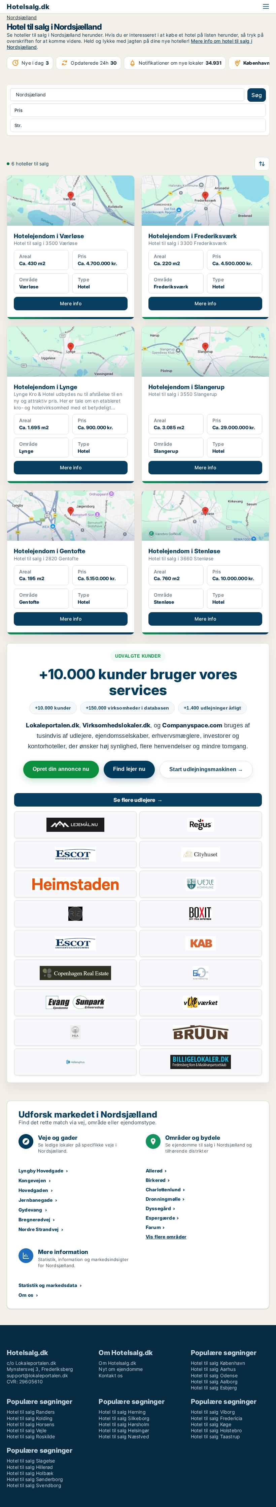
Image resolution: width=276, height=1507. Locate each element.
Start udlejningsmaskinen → (206, 769)
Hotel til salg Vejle (26, 1430)
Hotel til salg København (218, 1363)
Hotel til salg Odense (214, 1375)
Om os (26, 1295)
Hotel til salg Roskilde (31, 1436)
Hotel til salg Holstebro (216, 1430)
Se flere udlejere (138, 799)
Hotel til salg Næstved (124, 1436)
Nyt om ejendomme (121, 1369)
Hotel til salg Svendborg (34, 1485)
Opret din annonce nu (61, 769)
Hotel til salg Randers (31, 1412)
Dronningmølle (163, 1199)
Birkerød (156, 1180)
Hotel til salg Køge (211, 1424)
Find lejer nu (129, 769)
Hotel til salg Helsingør (124, 1430)
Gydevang (30, 1210)
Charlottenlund (163, 1189)
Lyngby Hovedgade (41, 1170)
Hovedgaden (33, 1190)
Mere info (70, 303)
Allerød (154, 1170)
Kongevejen (32, 1180)
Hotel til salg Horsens (30, 1424)
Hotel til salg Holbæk (30, 1473)
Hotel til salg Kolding (30, 1418)
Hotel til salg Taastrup (215, 1436)
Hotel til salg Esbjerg (214, 1387)
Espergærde (160, 1218)
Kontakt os (111, 1375)
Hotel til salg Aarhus (213, 1369)
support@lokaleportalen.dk (37, 1375)
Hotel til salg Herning (122, 1412)
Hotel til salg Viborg (213, 1412)
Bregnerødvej (34, 1219)
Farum (153, 1227)
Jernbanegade (36, 1200)
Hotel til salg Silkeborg (124, 1418)
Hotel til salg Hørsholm (124, 1424)
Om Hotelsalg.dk (117, 1363)
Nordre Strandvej (39, 1229)
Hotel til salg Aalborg (214, 1381)
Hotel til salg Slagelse (31, 1461)
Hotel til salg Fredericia (217, 1418)
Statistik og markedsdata (48, 1285)
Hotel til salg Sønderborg (35, 1479)
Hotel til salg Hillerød (30, 1467)
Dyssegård (158, 1208)
